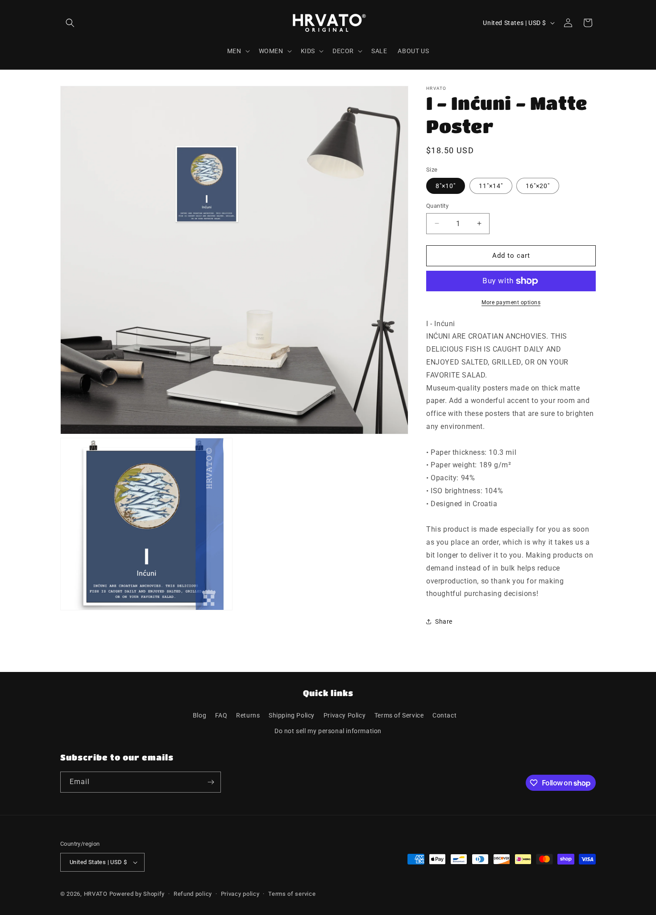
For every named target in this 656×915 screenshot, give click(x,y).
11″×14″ (491, 185)
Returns (248, 715)
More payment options (511, 302)
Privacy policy (240, 893)
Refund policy (193, 893)
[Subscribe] (210, 782)
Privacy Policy (344, 715)
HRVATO (96, 893)
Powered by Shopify (137, 893)
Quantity (437, 205)
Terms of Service (399, 715)
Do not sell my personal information (328, 731)
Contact (444, 715)
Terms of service (292, 893)
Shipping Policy (292, 715)
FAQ (221, 715)
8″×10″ (446, 185)
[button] (70, 23)
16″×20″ (538, 185)
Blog (199, 715)
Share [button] (444, 621)
